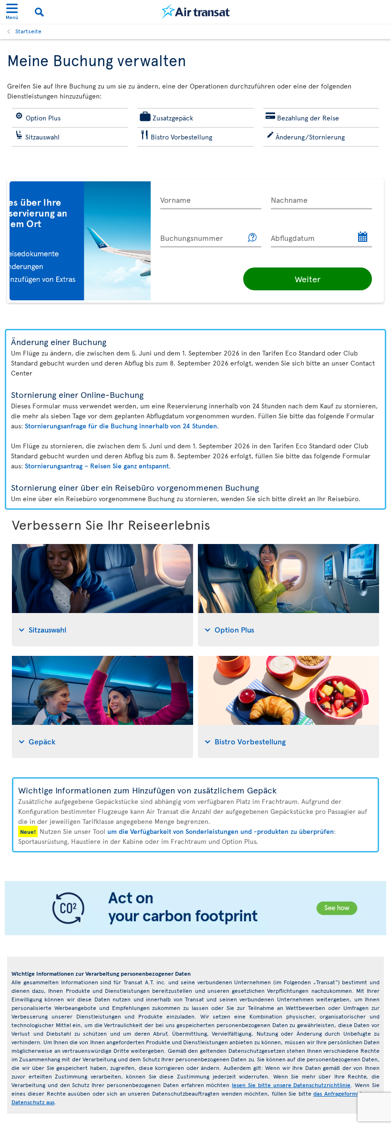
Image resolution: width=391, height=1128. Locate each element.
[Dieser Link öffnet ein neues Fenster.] (252, 238)
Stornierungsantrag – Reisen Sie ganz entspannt (97, 465)
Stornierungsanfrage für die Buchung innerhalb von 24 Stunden (121, 425)
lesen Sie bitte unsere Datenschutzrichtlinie (291, 1084)
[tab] (102, 595)
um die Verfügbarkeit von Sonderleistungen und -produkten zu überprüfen (220, 831)
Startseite (28, 31)
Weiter (307, 279)
